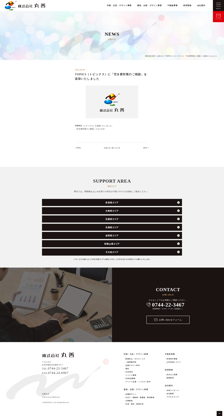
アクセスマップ (172, 397)
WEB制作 (129, 372)
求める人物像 (171, 374)
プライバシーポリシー (51, 397)
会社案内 (201, 5)
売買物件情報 (171, 359)
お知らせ (45, 394)
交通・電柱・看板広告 (134, 404)
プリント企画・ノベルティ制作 (138, 381)
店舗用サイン (130, 394)
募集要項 (170, 378)
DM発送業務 (130, 378)
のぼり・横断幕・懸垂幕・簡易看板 (139, 397)
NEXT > (146, 148)
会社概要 (170, 393)
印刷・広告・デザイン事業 (119, 5)
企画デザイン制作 (132, 365)
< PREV (78, 148)
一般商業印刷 (130, 362)
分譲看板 (129, 400)
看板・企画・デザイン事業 (149, 5)
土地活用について (173, 362)
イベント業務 (130, 375)
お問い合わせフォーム (170, 320)
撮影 (127, 368)
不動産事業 (172, 5)
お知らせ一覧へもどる (112, 148)
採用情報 (187, 5)
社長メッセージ (172, 390)
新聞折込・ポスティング (135, 359)
